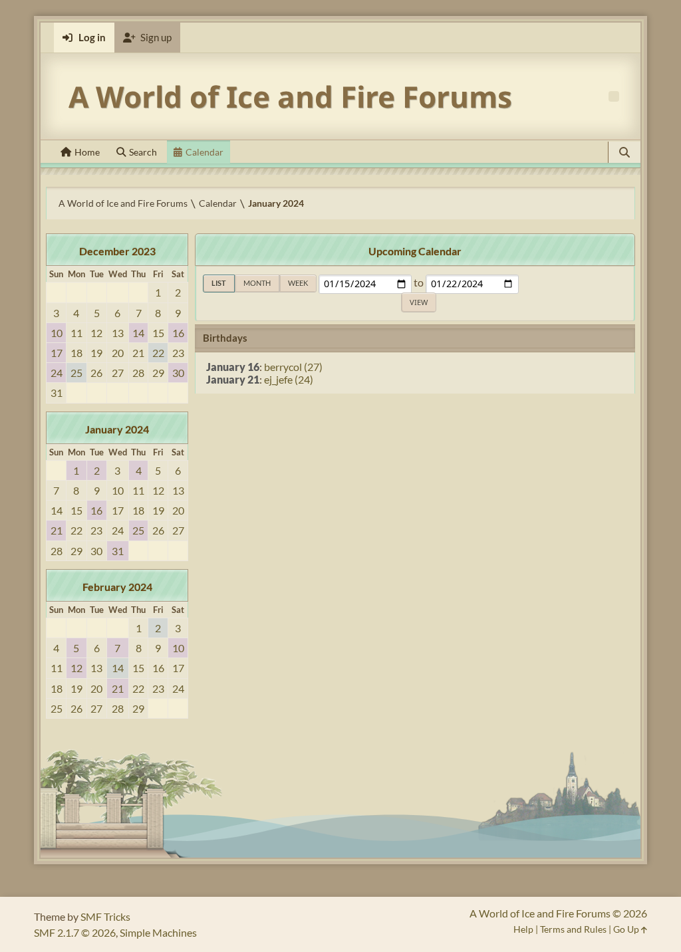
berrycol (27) (293, 366)
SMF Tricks (105, 916)
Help (523, 929)
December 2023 (117, 251)
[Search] (624, 152)
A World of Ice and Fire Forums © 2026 (558, 913)
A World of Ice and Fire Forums (290, 96)
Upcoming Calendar (415, 251)
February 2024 (117, 586)
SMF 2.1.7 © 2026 (75, 932)
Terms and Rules (573, 929)
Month (257, 283)
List (218, 283)
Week (298, 283)
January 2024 (117, 429)
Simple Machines (158, 932)
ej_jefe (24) (288, 379)
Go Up (627, 929)
